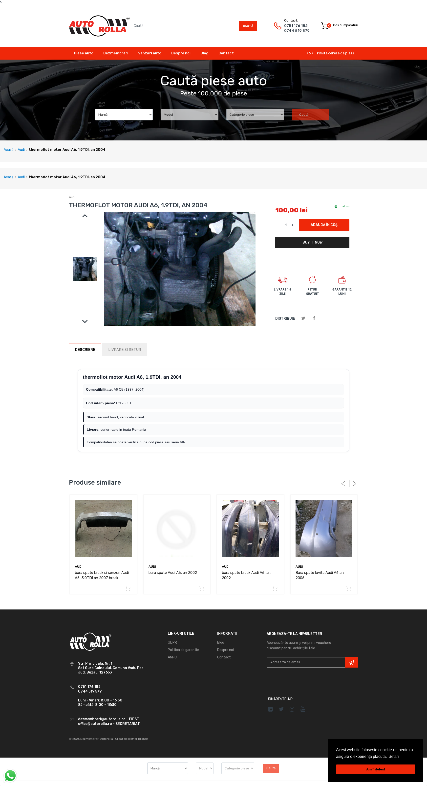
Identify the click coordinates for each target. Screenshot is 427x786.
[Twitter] (303, 318)
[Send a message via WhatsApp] (10, 776)
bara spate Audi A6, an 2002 (173, 572)
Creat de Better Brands (132, 739)
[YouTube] (303, 709)
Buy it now (312, 242)
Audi (21, 150)
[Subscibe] (351, 662)
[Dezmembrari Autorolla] (99, 25)
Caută (248, 26)
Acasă (9, 150)
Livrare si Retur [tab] (124, 349)
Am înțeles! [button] (375, 769)
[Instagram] (292, 709)
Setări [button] (393, 756)
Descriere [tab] (85, 349)
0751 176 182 (296, 25)
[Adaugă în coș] (128, 588)
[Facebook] (314, 318)
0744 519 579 (297, 30)
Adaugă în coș (324, 225)
